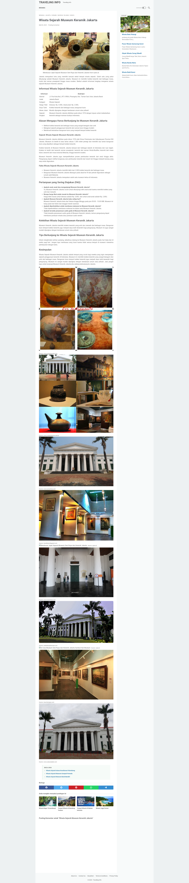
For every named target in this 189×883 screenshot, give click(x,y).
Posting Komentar (53, 25)
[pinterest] (76, 788)
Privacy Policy (113, 876)
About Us (74, 876)
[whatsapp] (91, 788)
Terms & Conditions (101, 876)
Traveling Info (49, 2)
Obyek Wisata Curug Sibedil (132, 53)
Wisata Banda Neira (129, 63)
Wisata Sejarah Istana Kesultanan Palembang (60, 770)
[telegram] (106, 788)
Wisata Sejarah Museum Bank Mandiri (58, 777)
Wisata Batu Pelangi (129, 34)
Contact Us (82, 876)
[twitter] (61, 788)
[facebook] (46, 788)
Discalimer (90, 876)
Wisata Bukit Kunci (128, 72)
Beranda (42, 8)
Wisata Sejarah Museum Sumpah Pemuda (59, 773)
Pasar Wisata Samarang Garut (132, 44)
